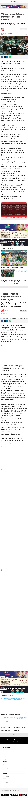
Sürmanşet (25, 316)
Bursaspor (25, 34)
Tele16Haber (7, 29)
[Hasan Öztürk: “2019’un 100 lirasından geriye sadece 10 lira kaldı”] (7, 721)
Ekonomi (4, 757)
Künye (4, 780)
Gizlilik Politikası (6, 782)
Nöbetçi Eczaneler (6, 764)
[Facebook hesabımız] (11, 741)
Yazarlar (4, 778)
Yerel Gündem (5, 752)
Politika (4, 755)
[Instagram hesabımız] (15, 741)
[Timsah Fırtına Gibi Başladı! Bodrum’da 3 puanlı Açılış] (7, 274)
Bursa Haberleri (6, 776)
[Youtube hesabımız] (17, 741)
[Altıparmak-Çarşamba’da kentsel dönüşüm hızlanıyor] (20, 721)
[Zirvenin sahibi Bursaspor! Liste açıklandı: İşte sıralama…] (20, 274)
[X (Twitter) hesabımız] (13, 741)
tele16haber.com (16, 790)
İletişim (4, 784)
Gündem (4, 750)
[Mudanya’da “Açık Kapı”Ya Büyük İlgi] (14, 705)
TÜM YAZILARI (23, 29)
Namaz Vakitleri (6, 768)
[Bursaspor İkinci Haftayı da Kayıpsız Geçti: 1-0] (14, 258)
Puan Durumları (6, 770)
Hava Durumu (5, 766)
